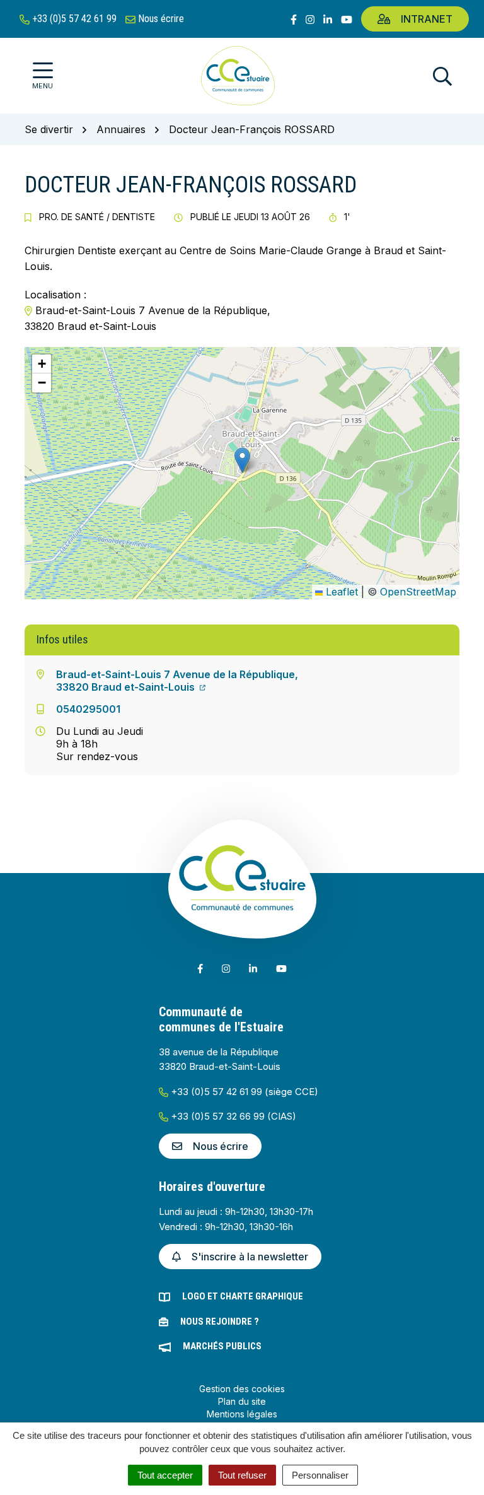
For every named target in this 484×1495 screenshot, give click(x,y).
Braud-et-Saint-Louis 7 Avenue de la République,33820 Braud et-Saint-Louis (177, 680)
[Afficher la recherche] (442, 76)
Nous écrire (220, 1146)
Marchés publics (222, 1346)
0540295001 (88, 709)
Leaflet (340, 591)
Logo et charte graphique (242, 1296)
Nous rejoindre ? (219, 1321)
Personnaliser (320, 1475)
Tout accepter (165, 1475)
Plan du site (242, 1401)
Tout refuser (242, 1475)
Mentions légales (242, 1414)
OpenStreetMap (418, 591)
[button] (242, 460)
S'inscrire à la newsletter (250, 1256)
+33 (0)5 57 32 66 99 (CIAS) (232, 1116)
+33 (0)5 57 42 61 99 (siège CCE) (243, 1092)
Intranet (426, 19)
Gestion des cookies (242, 1388)
